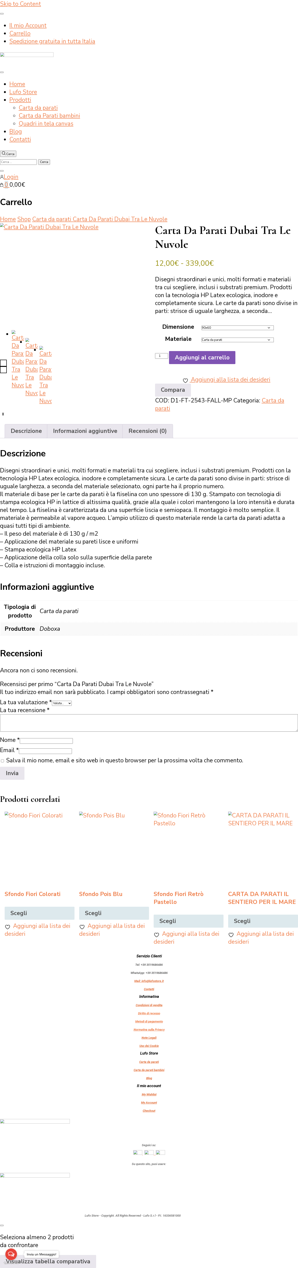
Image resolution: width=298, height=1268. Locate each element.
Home (17, 84)
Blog (15, 132)
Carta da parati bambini (149, 1070)
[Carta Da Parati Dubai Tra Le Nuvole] (71, 271)
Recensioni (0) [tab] (148, 431)
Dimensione (178, 327)
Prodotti (20, 100)
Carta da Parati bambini (49, 116)
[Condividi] (283, 5)
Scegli (18, 913)
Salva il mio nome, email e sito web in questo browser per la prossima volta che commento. (124, 760)
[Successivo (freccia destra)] (290, 634)
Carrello (19, 33)
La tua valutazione (26, 702)
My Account (149, 1102)
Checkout (149, 1110)
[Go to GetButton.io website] (11, 1263)
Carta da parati (38, 108)
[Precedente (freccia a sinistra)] (8, 634)
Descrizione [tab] (26, 431)
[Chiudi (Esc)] (293, 5)
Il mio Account (28, 26)
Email (9, 750)
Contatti (20, 139)
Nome (10, 740)
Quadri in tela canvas (46, 124)
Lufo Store (23, 92)
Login (11, 177)
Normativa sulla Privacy (149, 1029)
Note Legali (149, 1037)
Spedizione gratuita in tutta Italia (52, 41)
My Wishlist (149, 1094)
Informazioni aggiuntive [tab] (85, 431)
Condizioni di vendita (149, 1005)
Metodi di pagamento (149, 1021)
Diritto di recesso (149, 1013)
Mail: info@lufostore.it (149, 981)
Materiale (178, 339)
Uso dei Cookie (149, 1046)
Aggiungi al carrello (202, 358)
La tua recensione (25, 710)
